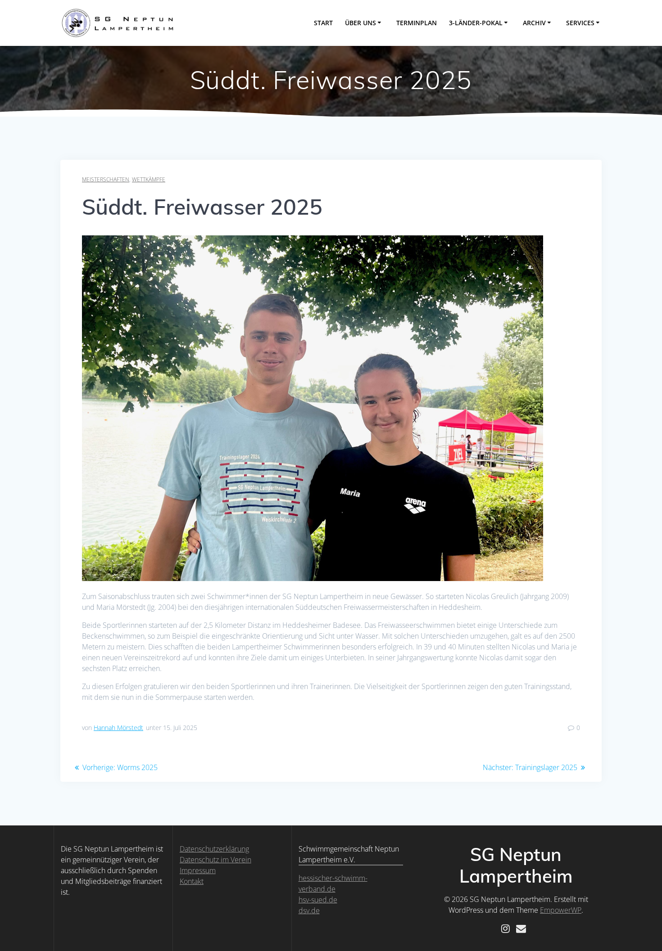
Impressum (198, 870)
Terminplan (416, 22)
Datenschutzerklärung (214, 849)
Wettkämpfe (148, 179)
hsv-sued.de (318, 900)
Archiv (534, 22)
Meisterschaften (105, 179)
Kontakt (192, 881)
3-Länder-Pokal (476, 22)
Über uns (360, 22)
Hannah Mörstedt (118, 727)
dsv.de (309, 910)
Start (323, 22)
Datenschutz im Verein (215, 860)
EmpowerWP (560, 910)
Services (580, 22)
